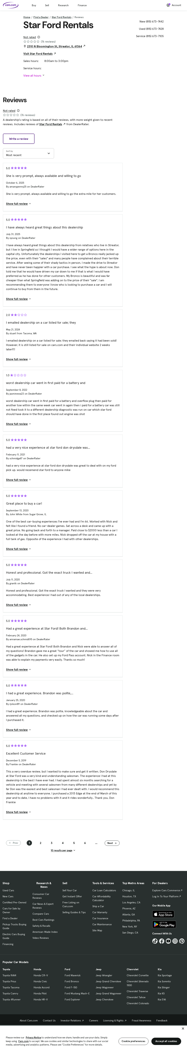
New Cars (8, 896)
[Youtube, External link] (168, 941)
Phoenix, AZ (129, 908)
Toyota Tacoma (11, 987)
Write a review (18, 139)
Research (63, 5)
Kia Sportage (165, 975)
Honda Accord (41, 987)
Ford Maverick (73, 975)
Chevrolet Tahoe (136, 997)
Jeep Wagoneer (105, 987)
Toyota (6, 969)
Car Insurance (100, 918)
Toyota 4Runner (11, 999)
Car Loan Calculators (104, 890)
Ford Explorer (72, 999)
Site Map (97, 930)
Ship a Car (98, 906)
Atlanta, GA (128, 914)
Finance (82, 5)
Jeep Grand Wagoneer (108, 993)
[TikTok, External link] (155, 941)
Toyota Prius (9, 981)
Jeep (98, 969)
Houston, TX (129, 896)
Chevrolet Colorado (138, 1003)
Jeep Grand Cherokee (108, 981)
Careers (93, 1020)
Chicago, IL (128, 890)
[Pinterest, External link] (181, 941)
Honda (37, 969)
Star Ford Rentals (61, 17)
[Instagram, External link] (175, 941)
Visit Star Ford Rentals (38, 53)
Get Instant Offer (72, 896)
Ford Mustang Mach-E (77, 993)
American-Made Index (45, 931)
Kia (159, 969)
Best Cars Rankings (43, 919)
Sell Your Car (69, 890)
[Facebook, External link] (161, 941)
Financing (8, 944)
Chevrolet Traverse (137, 991)
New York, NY (129, 926)
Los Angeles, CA (131, 902)
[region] (93, 1038)
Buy (34, 5)
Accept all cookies (166, 1041)
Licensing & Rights (113, 1020)
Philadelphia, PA (131, 920)
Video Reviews (41, 938)
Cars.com (23, 1041)
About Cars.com (29, 1020)
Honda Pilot (40, 993)
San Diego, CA (130, 932)
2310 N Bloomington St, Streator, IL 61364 (54, 46)
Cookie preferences (133, 1041)
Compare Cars (41, 913)
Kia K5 (161, 993)
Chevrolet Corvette (138, 975)
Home (26, 17)
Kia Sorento (164, 981)
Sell (47, 5)
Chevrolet (132, 969)
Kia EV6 (162, 999)
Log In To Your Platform (165, 896)
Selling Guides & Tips (74, 912)
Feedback (161, 1020)
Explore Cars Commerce (166, 890)
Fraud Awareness (141, 1020)
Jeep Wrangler (104, 975)
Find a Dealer (41, 17)
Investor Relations (71, 1020)
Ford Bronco (72, 981)
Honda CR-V (41, 975)
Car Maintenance (102, 924)
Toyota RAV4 (9, 975)
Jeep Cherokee (104, 999)
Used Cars (8, 890)
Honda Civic (40, 981)
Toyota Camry (10, 993)
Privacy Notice (33, 1037)
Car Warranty (99, 912)
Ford (67, 969)
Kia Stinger (164, 987)
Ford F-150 (71, 987)
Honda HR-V (41, 999)
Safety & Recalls (41, 925)
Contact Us (49, 1020)
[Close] (183, 1029)
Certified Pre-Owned (14, 902)
